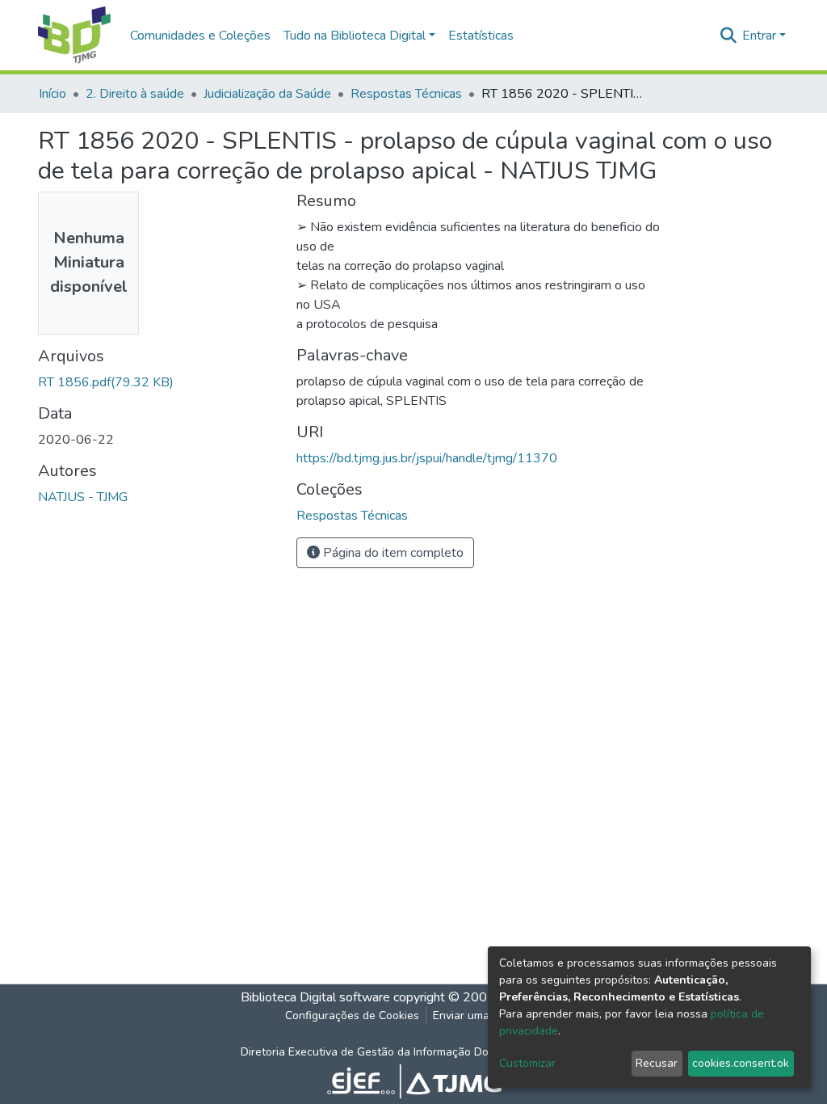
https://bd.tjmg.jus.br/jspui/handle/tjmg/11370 (426, 458)
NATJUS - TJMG (83, 497)
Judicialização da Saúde (267, 94)
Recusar (657, 1063)
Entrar (759, 35)
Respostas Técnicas (406, 94)
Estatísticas (481, 35)
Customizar (527, 1063)
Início (52, 94)
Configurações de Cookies (352, 1015)
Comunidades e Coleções (200, 35)
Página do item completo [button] (392, 553)
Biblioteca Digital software (315, 997)
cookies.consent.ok (740, 1063)
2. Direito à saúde (135, 94)
